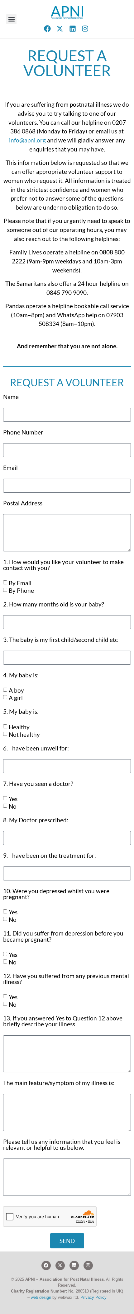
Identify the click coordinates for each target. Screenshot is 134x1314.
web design (41, 1297)
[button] (11, 19)
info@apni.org (27, 140)
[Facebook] (46, 1265)
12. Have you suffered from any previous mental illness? (66, 979)
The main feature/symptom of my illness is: (58, 1083)
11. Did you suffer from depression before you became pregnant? (63, 936)
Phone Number (23, 432)
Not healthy (24, 734)
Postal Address (22, 503)
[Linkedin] (74, 1265)
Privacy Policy (93, 1297)
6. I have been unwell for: (36, 748)
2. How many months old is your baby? (53, 604)
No (13, 806)
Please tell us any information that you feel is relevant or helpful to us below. (61, 1145)
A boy (16, 690)
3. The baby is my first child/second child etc (60, 640)
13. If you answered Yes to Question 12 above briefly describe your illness (62, 1021)
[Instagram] (88, 1265)
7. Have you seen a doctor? (38, 784)
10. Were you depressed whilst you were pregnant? (56, 894)
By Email (20, 583)
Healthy (19, 727)
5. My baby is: (21, 711)
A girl (16, 697)
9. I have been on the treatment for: (49, 855)
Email (10, 468)
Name (11, 397)
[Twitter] (60, 1265)
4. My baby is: (21, 675)
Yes (13, 798)
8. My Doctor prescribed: (35, 820)
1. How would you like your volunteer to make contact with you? (63, 565)
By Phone (21, 590)
